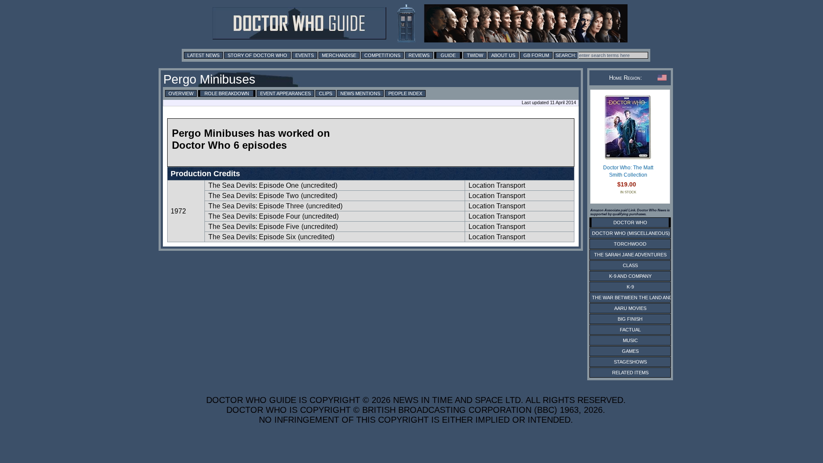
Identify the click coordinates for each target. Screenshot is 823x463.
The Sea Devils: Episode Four (254, 216)
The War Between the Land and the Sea (643, 297)
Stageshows (630, 361)
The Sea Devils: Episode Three (256, 206)
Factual (630, 329)
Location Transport (497, 185)
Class (630, 265)
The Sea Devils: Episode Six (252, 237)
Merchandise (339, 55)
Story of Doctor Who (257, 55)
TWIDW (475, 55)
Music (630, 340)
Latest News (203, 55)
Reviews (419, 55)
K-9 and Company (630, 276)
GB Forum (536, 55)
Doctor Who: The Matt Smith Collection (628, 171)
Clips (325, 93)
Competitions (382, 55)
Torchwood (630, 244)
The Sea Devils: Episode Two (253, 195)
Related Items (630, 372)
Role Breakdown (226, 93)
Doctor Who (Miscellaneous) (631, 233)
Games (630, 351)
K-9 (630, 286)
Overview (180, 93)
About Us (503, 55)
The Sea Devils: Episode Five (253, 226)
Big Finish (630, 319)
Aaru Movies (630, 308)
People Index (405, 93)
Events (304, 55)
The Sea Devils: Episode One (253, 185)
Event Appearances (285, 93)
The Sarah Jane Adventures (630, 254)
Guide (448, 55)
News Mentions (360, 93)
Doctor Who (630, 222)
